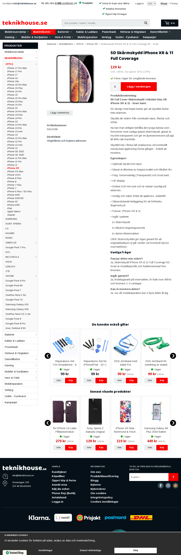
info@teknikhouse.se (24, 3)
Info (59, 380)
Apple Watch (13, 211)
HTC (7, 252)
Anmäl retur (59, 484)
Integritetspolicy (101, 497)
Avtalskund (59, 497)
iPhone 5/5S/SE (15, 198)
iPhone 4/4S (13, 205)
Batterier (63, 31)
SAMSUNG (11, 219)
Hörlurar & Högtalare (133, 31)
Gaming (9, 37)
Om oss (95, 471)
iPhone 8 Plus (14, 178)
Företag (174, 3)
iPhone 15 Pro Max (17, 98)
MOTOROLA (12, 257)
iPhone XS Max (15, 171)
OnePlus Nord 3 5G (15, 295)
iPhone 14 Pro (14, 118)
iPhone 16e (13, 81)
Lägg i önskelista (59, 113)
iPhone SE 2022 (15, 151)
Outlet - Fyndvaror (127, 37)
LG (6, 228)
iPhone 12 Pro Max (17, 138)
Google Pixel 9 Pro (15, 280)
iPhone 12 (12, 148)
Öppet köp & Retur (64, 480)
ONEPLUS (10, 242)
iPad (9, 208)
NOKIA (9, 238)
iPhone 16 (12, 94)
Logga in (139, 3)
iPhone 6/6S (13, 194)
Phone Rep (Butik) (63, 493)
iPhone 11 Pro (14, 161)
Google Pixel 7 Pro (15, 247)
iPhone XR (13, 168)
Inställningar (45, 550)
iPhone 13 (12, 134)
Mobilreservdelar (15, 31)
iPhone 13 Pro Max (17, 124)
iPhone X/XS (14, 174)
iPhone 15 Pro (14, 104)
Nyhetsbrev (98, 488)
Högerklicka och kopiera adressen (66, 140)
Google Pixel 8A (14, 285)
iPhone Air (12, 78)
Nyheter (95, 484)
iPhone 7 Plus (14, 185)
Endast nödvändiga (90, 550)
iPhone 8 (11, 181)
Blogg (94, 480)
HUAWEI (9, 233)
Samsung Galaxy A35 (16, 309)
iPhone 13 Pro (14, 128)
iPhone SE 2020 (15, 154)
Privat (164, 3)
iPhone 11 (12, 165)
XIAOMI (9, 276)
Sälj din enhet (60, 488)
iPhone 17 (12, 74)
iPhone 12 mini (14, 145)
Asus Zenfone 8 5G (15, 328)
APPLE (9, 64)
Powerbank (109, 31)
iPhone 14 (12, 121)
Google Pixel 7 (13, 290)
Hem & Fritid (63, 37)
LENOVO (10, 266)
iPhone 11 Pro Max (17, 158)
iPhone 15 (12, 108)
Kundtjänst (59, 471)
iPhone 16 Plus (15, 88)
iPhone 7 (11, 188)
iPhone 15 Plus (15, 101)
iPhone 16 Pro (14, 91)
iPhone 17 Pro (14, 71)
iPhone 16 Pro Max (17, 84)
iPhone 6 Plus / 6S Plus (19, 191)
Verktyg (106, 37)
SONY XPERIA (13, 223)
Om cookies (98, 493)
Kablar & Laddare (87, 31)
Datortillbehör (159, 31)
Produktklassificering (104, 476)
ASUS (8, 261)
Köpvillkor (58, 476)
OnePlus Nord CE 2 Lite (17, 314)
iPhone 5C (12, 201)
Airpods (11, 215)
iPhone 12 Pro (14, 141)
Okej (135, 550)
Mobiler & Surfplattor (34, 37)
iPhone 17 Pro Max (17, 68)
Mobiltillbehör (42, 31)
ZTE (7, 271)
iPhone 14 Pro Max (17, 111)
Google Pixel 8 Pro (15, 323)
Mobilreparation (87, 37)
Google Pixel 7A (14, 299)
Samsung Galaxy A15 (16, 304)
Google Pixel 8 (13, 318)
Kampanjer (149, 37)
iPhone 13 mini (14, 131)
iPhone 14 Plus (15, 114)
